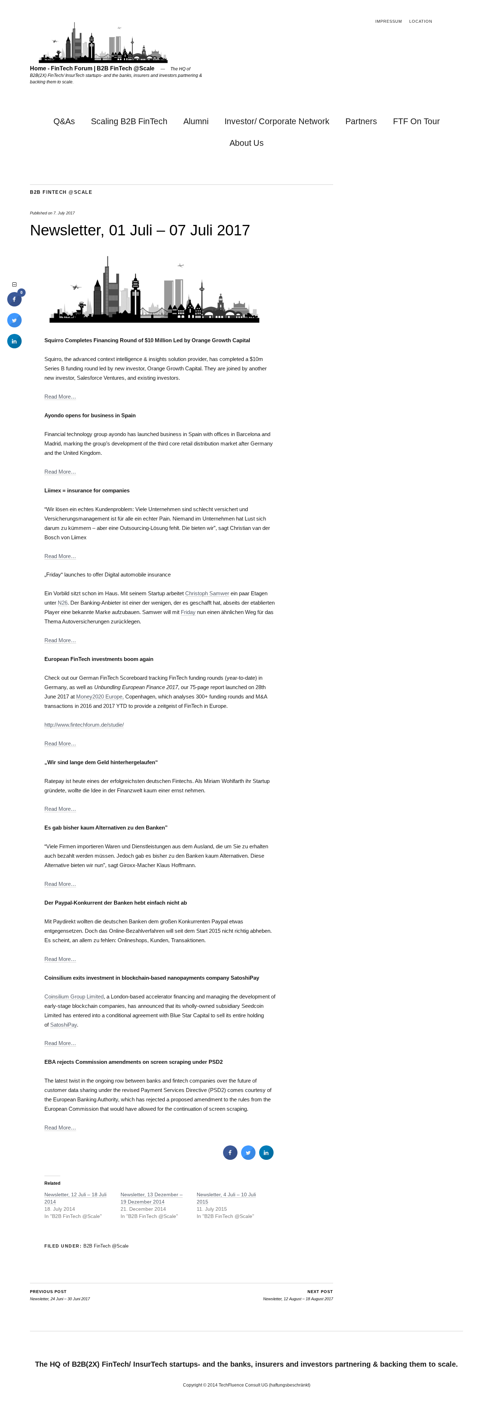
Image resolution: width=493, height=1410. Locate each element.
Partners (361, 121)
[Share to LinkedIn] (266, 1157)
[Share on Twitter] (248, 1157)
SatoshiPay (63, 1025)
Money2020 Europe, (100, 696)
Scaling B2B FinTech (129, 121)
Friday (188, 612)
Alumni (196, 121)
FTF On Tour (416, 121)
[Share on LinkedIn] (14, 346)
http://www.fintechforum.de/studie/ (84, 725)
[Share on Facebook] (230, 1157)
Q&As (64, 121)
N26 (62, 603)
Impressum (388, 21)
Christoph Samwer (207, 593)
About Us (247, 143)
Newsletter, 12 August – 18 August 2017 (298, 1295)
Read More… (60, 396)
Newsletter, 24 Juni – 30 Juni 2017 (60, 1295)
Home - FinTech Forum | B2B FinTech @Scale (92, 68)
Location (420, 21)
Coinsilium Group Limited (74, 996)
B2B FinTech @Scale (61, 192)
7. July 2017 (64, 213)
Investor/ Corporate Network (277, 121)
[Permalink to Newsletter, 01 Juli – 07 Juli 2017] (154, 321)
